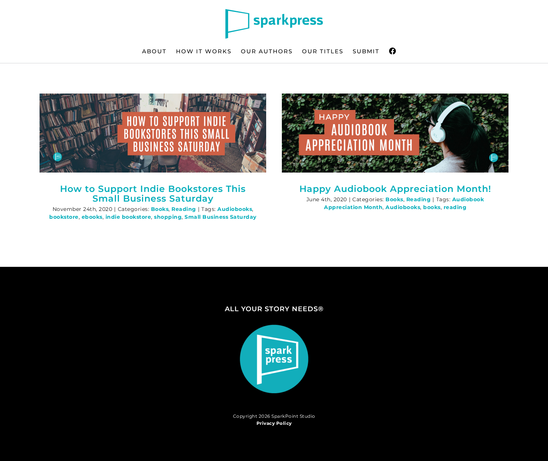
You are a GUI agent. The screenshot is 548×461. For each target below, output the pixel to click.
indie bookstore (128, 217)
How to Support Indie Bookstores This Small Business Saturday (153, 193)
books (432, 207)
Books (160, 209)
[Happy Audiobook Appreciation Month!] (395, 133)
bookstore (64, 217)
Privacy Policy (274, 423)
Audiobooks (234, 209)
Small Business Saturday (220, 217)
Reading (183, 209)
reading (455, 207)
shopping (168, 217)
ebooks (92, 217)
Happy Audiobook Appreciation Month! (395, 188)
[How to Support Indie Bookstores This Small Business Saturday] (153, 133)
